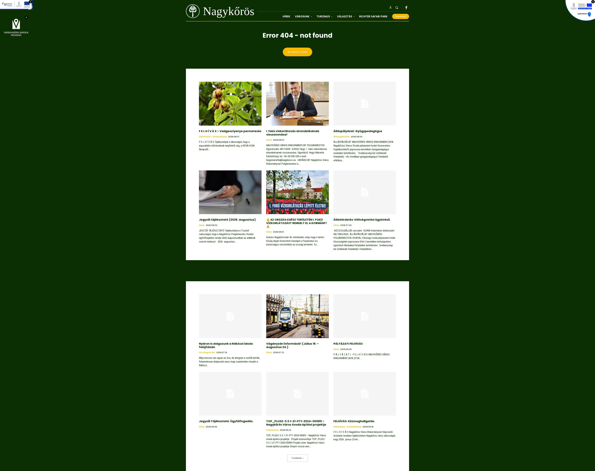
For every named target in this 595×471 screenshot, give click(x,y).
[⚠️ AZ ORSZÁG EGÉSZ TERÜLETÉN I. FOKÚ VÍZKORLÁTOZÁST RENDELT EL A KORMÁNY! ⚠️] (297, 192)
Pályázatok (272, 430)
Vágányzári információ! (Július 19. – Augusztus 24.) (292, 345)
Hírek (269, 140)
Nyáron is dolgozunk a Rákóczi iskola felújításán (226, 345)
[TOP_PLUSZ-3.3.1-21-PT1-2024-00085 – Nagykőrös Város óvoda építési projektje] (297, 394)
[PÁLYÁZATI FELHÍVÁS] (364, 316)
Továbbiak (296, 458)
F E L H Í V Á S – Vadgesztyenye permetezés (230, 131)
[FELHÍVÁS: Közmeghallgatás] (364, 394)
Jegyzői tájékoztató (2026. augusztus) (227, 220)
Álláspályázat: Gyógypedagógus (357, 131)
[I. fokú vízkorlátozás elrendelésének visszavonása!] (297, 104)
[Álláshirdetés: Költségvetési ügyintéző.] (364, 192)
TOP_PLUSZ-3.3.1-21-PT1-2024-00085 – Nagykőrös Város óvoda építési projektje (296, 423)
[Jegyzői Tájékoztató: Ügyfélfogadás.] (230, 394)
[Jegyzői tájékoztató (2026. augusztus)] (230, 192)
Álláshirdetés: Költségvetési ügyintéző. (361, 220)
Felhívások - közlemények (213, 137)
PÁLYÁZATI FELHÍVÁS (348, 344)
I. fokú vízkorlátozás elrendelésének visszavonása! (292, 132)
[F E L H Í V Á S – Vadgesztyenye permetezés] (230, 104)
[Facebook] (408, 8)
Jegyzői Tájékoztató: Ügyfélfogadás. (226, 421)
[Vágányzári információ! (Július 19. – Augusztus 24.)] (297, 316)
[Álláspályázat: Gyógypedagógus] (364, 104)
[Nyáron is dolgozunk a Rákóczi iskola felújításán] (230, 316)
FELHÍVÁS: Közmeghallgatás (353, 421)
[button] (396, 7)
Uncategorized (207, 352)
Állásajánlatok (341, 137)
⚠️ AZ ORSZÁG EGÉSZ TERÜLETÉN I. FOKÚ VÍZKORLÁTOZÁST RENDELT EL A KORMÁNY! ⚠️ (296, 223)
